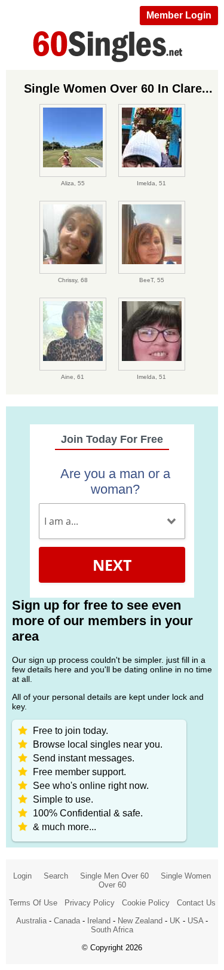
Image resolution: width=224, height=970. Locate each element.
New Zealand (140, 920)
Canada (67, 920)
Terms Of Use (33, 902)
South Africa (112, 929)
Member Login (178, 15)
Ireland (99, 920)
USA (195, 920)
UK (175, 920)
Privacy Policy (90, 902)
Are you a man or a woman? (115, 481)
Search (56, 875)
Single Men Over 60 (114, 875)
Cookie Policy (146, 902)
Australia (31, 920)
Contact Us (196, 902)
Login (22, 875)
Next (112, 565)
